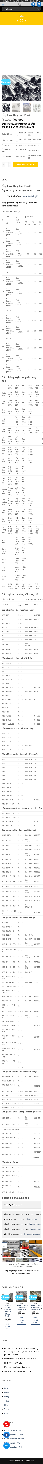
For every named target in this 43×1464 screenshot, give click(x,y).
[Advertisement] (21, 48)
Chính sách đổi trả (12, 1443)
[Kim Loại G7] (19, 4)
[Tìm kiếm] (33, 4)
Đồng (6, 1396)
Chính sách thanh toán (13, 1434)
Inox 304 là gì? (30, 196)
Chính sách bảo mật (12, 1430)
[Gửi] (38, 9)
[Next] (37, 88)
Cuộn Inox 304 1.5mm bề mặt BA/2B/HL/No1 (22, 1308)
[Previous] (5, 88)
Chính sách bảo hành (13, 1447)
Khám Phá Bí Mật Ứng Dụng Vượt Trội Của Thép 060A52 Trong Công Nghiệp (21, 1265)
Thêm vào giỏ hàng (25, 164)
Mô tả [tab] (4, 180)
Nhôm (6, 1392)
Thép (6, 1409)
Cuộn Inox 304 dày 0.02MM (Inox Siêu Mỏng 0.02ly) (7, 1311)
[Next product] (19, 20)
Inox (21, 16)
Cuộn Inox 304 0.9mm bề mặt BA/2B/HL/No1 (36, 1308)
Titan (6, 1401)
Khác (6, 1413)
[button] (3, 5)
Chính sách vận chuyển (14, 1439)
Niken (6, 1405)
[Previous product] (24, 20)
